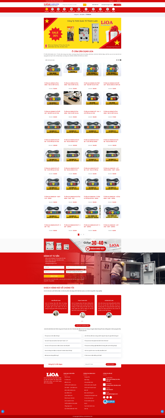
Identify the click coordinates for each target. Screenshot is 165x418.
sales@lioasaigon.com (106, 4)
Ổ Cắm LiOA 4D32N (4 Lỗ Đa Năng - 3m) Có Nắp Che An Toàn (71, 85)
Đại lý (85, 403)
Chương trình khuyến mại (90, 395)
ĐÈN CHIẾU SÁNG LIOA (70, 390)
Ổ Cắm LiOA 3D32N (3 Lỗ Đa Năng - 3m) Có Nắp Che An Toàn (111, 113)
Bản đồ (86, 390)
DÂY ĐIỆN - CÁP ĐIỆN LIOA (71, 387)
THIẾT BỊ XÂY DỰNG (71, 11)
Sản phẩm (82, 14)
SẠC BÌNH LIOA (93, 11)
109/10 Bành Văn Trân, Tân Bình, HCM (54, 260)
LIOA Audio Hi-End (69, 400)
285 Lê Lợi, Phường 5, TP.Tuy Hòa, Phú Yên (55, 258)
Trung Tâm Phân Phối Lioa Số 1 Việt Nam (54, 1)
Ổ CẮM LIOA (58, 11)
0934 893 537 (95, 4)
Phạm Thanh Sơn (82, 300)
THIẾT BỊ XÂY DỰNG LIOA (70, 385)
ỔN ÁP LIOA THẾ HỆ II (70, 398)
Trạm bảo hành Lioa (89, 406)
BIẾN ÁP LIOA (64, 11)
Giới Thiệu (86, 379)
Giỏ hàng (118, 4)
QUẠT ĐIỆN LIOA (68, 395)
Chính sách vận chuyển (90, 385)
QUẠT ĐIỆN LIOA (100, 11)
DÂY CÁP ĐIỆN (78, 11)
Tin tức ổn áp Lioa (89, 398)
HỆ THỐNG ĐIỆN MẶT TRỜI (71, 408)
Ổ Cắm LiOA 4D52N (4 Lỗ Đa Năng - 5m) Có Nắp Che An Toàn (51, 85)
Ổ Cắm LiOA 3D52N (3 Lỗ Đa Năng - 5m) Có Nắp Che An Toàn (71, 113)
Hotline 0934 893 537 (50, 261)
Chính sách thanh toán (90, 387)
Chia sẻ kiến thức (88, 382)
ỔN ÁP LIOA (52, 11)
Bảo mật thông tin (89, 392)
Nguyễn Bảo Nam (55, 300)
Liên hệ (118, 1)
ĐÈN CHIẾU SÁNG (86, 11)
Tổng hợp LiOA (68, 406)
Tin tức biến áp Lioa (89, 400)
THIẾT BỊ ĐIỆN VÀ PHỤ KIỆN (71, 403)
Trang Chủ (87, 377)
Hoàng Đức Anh (109, 300)
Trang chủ (111, 1)
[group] (82, 33)
